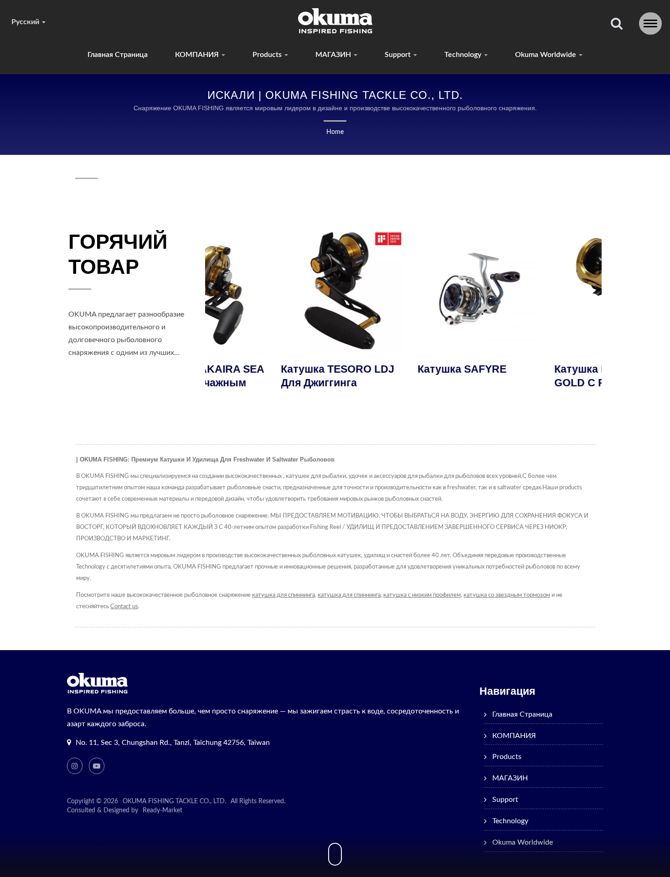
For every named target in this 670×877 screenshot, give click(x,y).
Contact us (124, 607)
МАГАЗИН (334, 54)
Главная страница (118, 54)
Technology (463, 54)
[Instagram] (74, 766)
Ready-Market (162, 810)
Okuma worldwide (546, 54)
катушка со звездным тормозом (507, 595)
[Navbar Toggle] (650, 23)
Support (398, 54)
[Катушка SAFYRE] (403, 290)
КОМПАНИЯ (198, 54)
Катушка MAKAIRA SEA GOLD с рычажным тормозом (539, 382)
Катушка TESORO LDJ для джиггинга (262, 376)
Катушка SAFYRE (386, 369)
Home (335, 132)
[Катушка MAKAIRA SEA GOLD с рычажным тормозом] (540, 290)
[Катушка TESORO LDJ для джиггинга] (267, 290)
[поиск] (617, 24)
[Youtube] (96, 766)
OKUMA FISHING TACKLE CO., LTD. (174, 801)
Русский (26, 22)
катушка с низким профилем (422, 595)
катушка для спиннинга (283, 595)
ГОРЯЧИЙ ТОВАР (117, 254)
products (268, 54)
